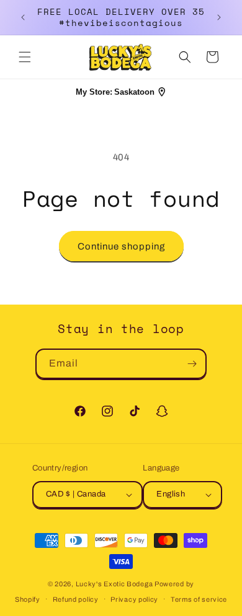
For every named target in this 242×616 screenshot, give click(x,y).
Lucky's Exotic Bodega (114, 584)
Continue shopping (121, 246)
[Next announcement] (219, 17)
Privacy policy (134, 599)
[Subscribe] (191, 364)
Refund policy (76, 599)
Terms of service (199, 599)
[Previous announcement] (23, 17)
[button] (24, 57)
